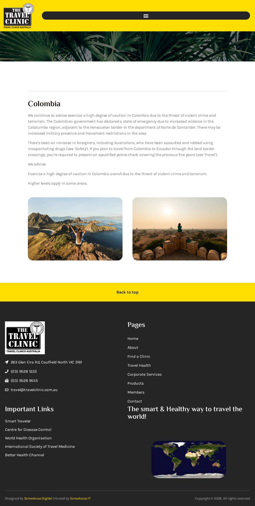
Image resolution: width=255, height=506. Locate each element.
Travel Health (139, 365)
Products (136, 383)
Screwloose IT (80, 498)
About (133, 347)
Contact (135, 401)
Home (133, 338)
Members (136, 392)
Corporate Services (145, 374)
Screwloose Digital (38, 498)
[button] (146, 15)
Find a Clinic (139, 356)
